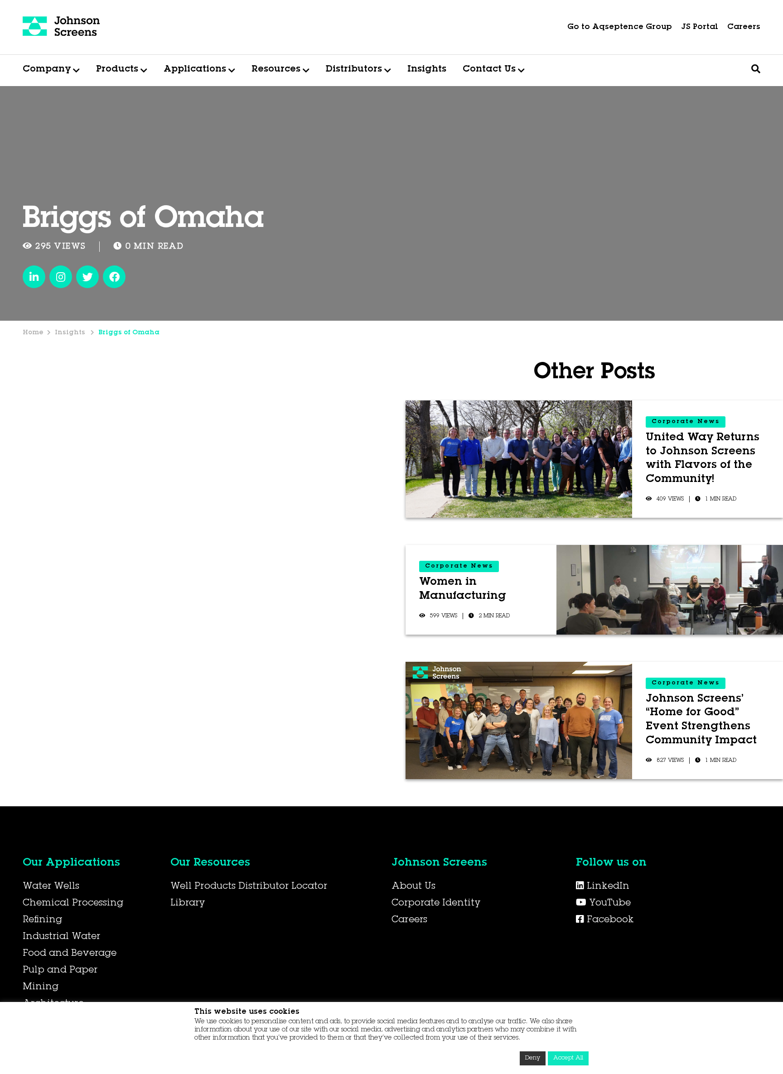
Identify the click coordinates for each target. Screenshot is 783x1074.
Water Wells (51, 886)
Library (187, 903)
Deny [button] (532, 1058)
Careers (743, 27)
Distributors (354, 69)
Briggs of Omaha (129, 333)
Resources (275, 69)
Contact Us (489, 69)
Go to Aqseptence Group (619, 27)
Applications (195, 69)
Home (33, 333)
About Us (413, 886)
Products (117, 69)
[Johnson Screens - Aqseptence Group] (61, 27)
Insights (426, 69)
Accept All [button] (568, 1058)
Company (47, 69)
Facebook (609, 920)
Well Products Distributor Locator (248, 886)
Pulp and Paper (60, 970)
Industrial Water (61, 937)
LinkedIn (606, 886)
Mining (40, 987)
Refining (42, 920)
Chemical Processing (73, 903)
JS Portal (699, 27)
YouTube (608, 903)
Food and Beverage (69, 953)
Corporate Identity (436, 903)
